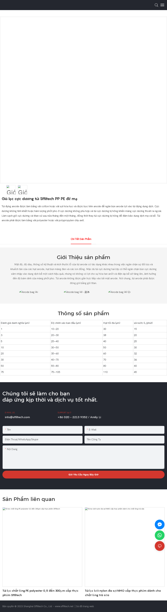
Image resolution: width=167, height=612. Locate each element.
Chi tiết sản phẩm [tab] (81, 239)
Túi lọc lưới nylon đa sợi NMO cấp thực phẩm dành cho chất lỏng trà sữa (123, 593)
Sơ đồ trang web (85, 606)
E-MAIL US (10, 412)
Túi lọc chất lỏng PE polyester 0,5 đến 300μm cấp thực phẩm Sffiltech (40, 593)
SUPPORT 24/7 (64, 412)
